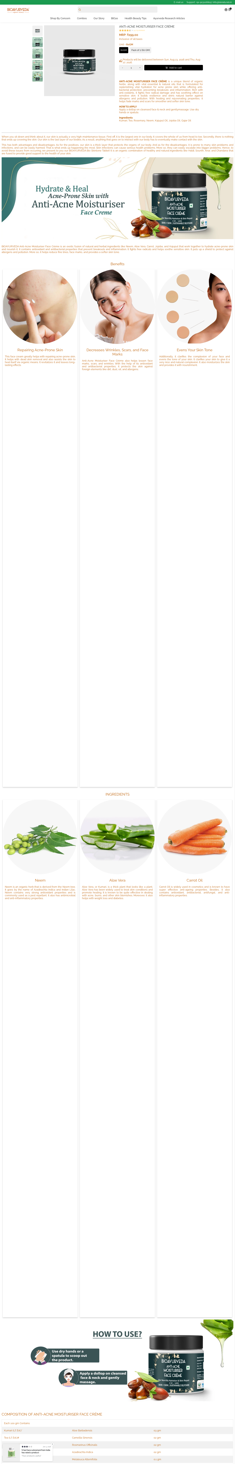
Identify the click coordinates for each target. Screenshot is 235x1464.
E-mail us (178, 2)
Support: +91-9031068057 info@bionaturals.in (209, 2)
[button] (132, 30)
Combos (82, 18)
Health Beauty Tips (135, 18)
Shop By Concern (60, 18)
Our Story (99, 18)
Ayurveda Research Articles (169, 18)
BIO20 (114, 18)
